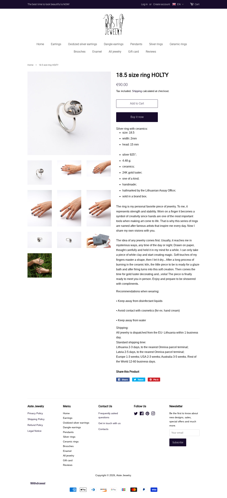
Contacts (103, 429)
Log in (144, 4)
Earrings (56, 44)
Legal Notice (34, 431)
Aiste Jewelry (123, 475)
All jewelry (115, 51)
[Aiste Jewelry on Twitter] (136, 414)
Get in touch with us (109, 423)
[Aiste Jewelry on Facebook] (142, 414)
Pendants (136, 44)
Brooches (79, 51)
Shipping (137, 91)
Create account (161, 4)
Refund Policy (35, 425)
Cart (197, 4)
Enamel (97, 51)
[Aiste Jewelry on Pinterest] (147, 414)
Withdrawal (37, 483)
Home (40, 44)
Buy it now (137, 117)
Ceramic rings (178, 44)
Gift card (133, 51)
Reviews (151, 51)
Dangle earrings (113, 44)
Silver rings (156, 44)
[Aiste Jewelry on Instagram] (153, 414)
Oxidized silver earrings (82, 44)
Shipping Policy (36, 419)
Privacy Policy (35, 413)
